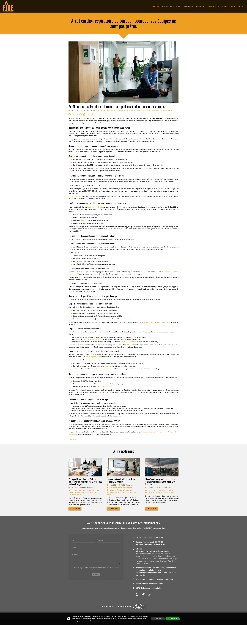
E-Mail (74, 547)
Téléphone (100, 540)
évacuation (85, 220)
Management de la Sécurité (116, 492)
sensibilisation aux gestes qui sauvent (153, 322)
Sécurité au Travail (165, 110)
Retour (73, 439)
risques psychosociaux (93, 357)
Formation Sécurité (115, 488)
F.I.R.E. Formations (76, 196)
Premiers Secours (136, 110)
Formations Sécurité (92, 490)
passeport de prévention (95, 207)
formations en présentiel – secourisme (154, 432)
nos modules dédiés (129, 319)
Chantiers (160, 490)
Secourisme (104, 110)
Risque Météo (151, 490)
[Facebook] (137, 594)
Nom (73, 540)
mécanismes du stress (105, 369)
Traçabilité (87, 492)
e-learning (107, 366)
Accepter (174, 619)
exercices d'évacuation (93, 339)
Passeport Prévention (78, 490)
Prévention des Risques (151, 110)
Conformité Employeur (76, 492)
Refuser (158, 619)
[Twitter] (143, 594)
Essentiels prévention (128, 342)
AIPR (172, 492)
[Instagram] (149, 594)
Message (75, 555)
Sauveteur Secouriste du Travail (119, 110)
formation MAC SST (106, 387)
